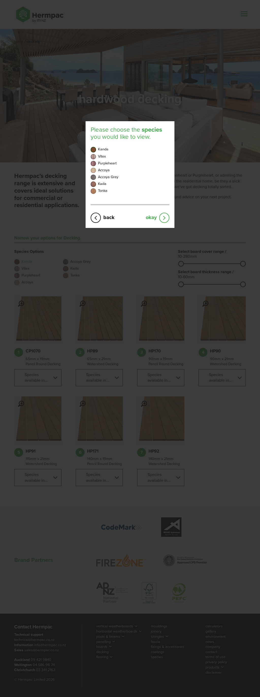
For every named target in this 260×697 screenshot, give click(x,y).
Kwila (102, 184)
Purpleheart (107, 163)
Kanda (103, 149)
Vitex (102, 156)
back (109, 217)
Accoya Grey (108, 177)
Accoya (104, 170)
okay (151, 217)
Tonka (102, 191)
